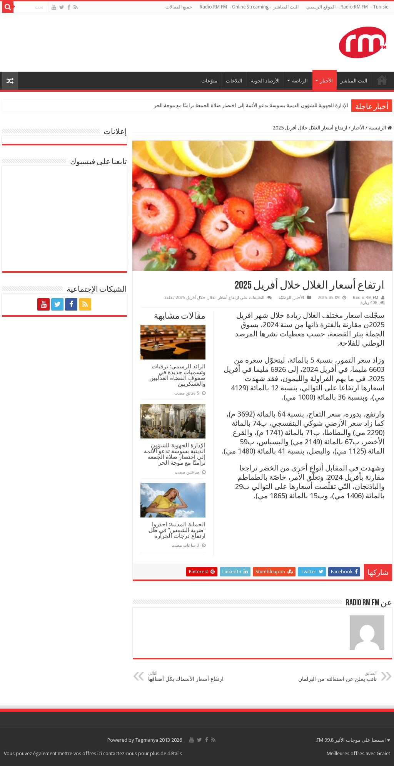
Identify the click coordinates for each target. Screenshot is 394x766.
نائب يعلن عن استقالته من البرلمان (337, 676)
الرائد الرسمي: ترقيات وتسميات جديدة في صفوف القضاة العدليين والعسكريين (177, 375)
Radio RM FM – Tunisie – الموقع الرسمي (347, 7)
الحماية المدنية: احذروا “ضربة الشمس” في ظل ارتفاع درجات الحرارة (177, 530)
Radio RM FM (365, 297)
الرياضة (300, 81)
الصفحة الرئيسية (382, 80)
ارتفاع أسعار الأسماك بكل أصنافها (186, 676)
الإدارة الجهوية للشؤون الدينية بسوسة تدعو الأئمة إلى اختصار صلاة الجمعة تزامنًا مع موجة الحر (251, 105)
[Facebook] (69, 7)
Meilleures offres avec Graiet (358, 753)
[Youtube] (54, 7)
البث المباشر (354, 81)
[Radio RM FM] (362, 41)
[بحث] (7, 7)
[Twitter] (61, 7)
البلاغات (234, 81)
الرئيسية (378, 128)
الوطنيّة (285, 297)
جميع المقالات (178, 7)
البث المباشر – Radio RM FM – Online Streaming (249, 7)
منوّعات (209, 81)
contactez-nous (120, 753)
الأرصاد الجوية (265, 81)
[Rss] (75, 7)
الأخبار (326, 81)
